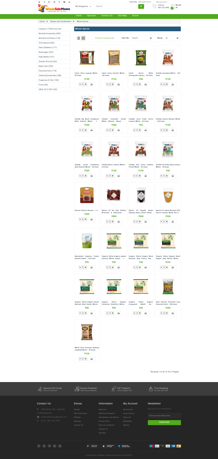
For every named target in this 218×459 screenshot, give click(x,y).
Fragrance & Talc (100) (49, 80)
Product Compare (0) (104, 38)
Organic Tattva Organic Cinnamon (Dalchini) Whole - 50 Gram (114, 304)
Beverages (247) (46, 52)
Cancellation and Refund (109, 417)
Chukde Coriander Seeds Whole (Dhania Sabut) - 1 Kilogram (114, 121)
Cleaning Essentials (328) (50, 75)
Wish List (127, 417)
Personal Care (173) (48, 71)
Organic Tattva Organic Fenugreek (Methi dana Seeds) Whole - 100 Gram (141, 304)
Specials (91, 15)
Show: (160, 38)
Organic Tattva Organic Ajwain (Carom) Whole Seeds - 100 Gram (114, 258)
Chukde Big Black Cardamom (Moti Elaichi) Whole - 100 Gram (87, 121)
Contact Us (107, 15)
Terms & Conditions (107, 425)
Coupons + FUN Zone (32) (50, 29)
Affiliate (77, 417)
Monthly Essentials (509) (50, 33)
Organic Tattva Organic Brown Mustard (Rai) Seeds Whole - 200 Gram (87, 304)
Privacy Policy (104, 421)
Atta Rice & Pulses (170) (49, 38)
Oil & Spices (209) (46, 43)
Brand (135, 15)
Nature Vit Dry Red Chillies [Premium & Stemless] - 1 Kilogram (114, 213)
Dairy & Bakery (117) (48, 47)
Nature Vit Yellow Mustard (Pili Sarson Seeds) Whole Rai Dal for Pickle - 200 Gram (168, 213)
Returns (126, 425)
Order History (128, 413)
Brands (77, 409)
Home (79, 15)
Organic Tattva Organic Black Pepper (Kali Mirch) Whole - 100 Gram (168, 258)
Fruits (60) (43, 85)
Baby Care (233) (46, 66)
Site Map (122, 15)
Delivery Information (107, 413)
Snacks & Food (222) (48, 61)
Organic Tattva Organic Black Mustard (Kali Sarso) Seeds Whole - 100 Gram (141, 258)
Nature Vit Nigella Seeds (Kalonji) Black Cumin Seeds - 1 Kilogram (141, 213)
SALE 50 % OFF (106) (48, 89)
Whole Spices (83, 21)
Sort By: (125, 38)
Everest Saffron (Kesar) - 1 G (86, 210)
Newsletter (127, 421)
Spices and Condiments (60, 21)
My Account (128, 409)
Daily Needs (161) (46, 57)
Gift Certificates (80, 413)
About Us (102, 409)
